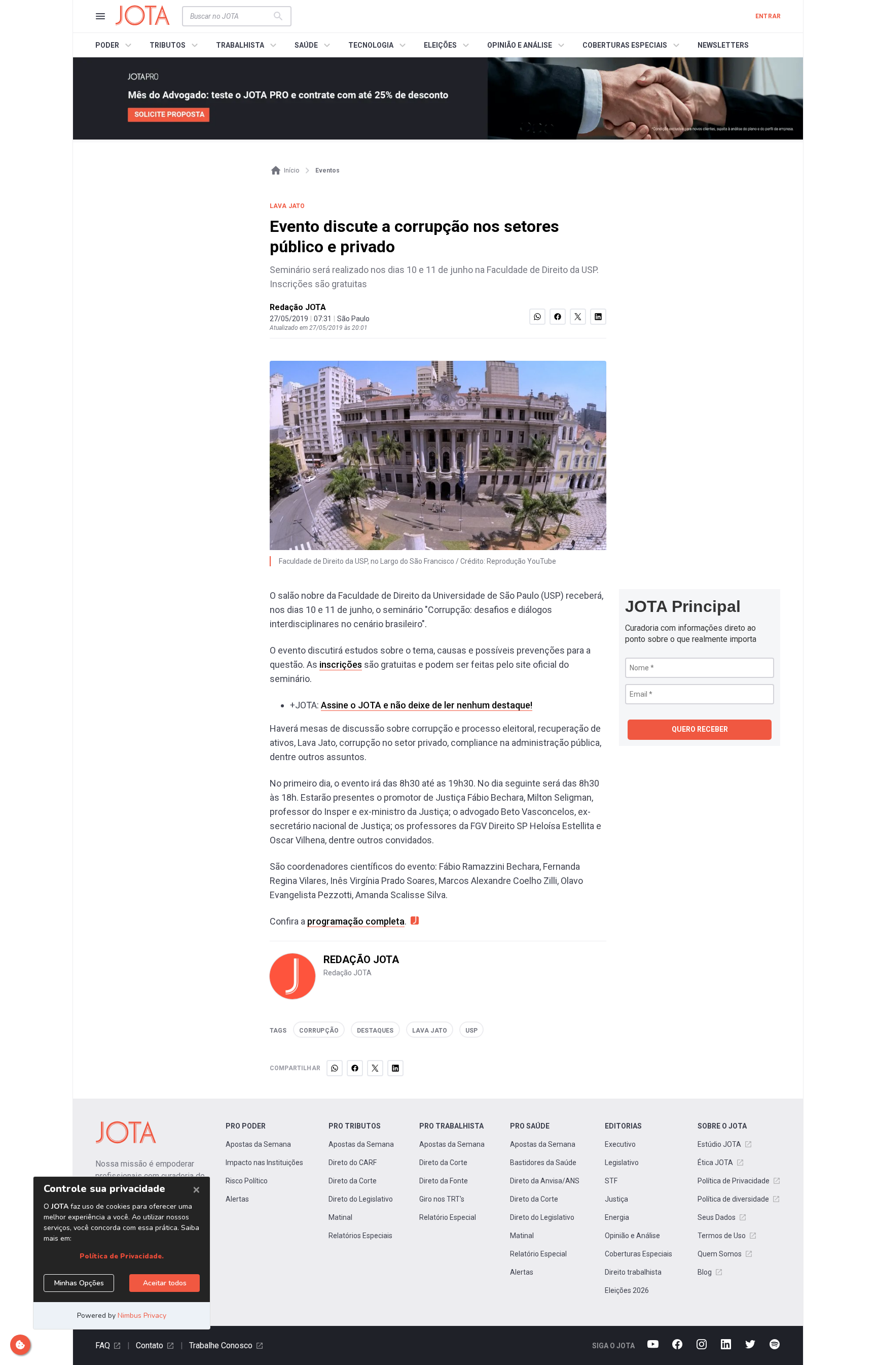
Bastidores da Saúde (543, 1162)
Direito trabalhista (633, 1272)
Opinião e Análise (632, 1236)
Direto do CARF (352, 1162)
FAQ (102, 1345)
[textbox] (230, 16)
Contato (149, 1345)
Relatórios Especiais (360, 1236)
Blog (705, 1272)
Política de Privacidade (734, 1181)
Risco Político (247, 1181)
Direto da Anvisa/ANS (544, 1181)
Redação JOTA (298, 307)
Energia (617, 1217)
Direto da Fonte (443, 1181)
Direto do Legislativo (360, 1199)
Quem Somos (720, 1254)
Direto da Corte (352, 1181)
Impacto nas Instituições (264, 1162)
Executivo (620, 1144)
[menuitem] (114, 45)
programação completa (356, 921)
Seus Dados (717, 1217)
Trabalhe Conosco (220, 1345)
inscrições (340, 664)
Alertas (237, 1199)
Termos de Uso (722, 1236)
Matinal (340, 1217)
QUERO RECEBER (700, 729)
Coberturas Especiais (638, 1254)
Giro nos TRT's (441, 1199)
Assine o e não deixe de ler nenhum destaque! (426, 705)
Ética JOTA (715, 1162)
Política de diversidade (733, 1199)
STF (611, 1181)
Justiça (616, 1199)
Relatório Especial (447, 1217)
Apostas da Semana (258, 1144)
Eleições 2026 (627, 1290)
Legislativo (622, 1162)
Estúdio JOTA (719, 1144)
